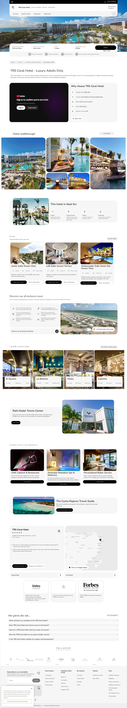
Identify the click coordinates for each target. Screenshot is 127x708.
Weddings (111, 678)
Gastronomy (37, 14)
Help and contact (49, 678)
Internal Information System (51, 705)
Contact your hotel (98, 675)
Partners (63, 683)
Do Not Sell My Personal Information (17, 701)
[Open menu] (12, 2)
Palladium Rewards (114, 675)
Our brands (64, 680)
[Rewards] (105, 2)
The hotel (15, 14)
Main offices (96, 678)
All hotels (79, 675)
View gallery (106, 133)
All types (79, 682)
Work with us (64, 686)
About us (63, 677)
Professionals (49, 685)
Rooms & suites (26, 14)
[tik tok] (35, 700)
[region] (17, 696)
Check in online (49, 682)
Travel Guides (80, 678)
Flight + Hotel (106, 51)
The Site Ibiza (112, 696)
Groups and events (114, 682)
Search (106, 48)
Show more (78, 118)
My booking (48, 675)
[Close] (32, 688)
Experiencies (47, 14)
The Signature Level (114, 693)
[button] (21, 48)
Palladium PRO (65, 689)
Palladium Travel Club (114, 685)
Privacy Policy (37, 705)
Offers (78, 685)
